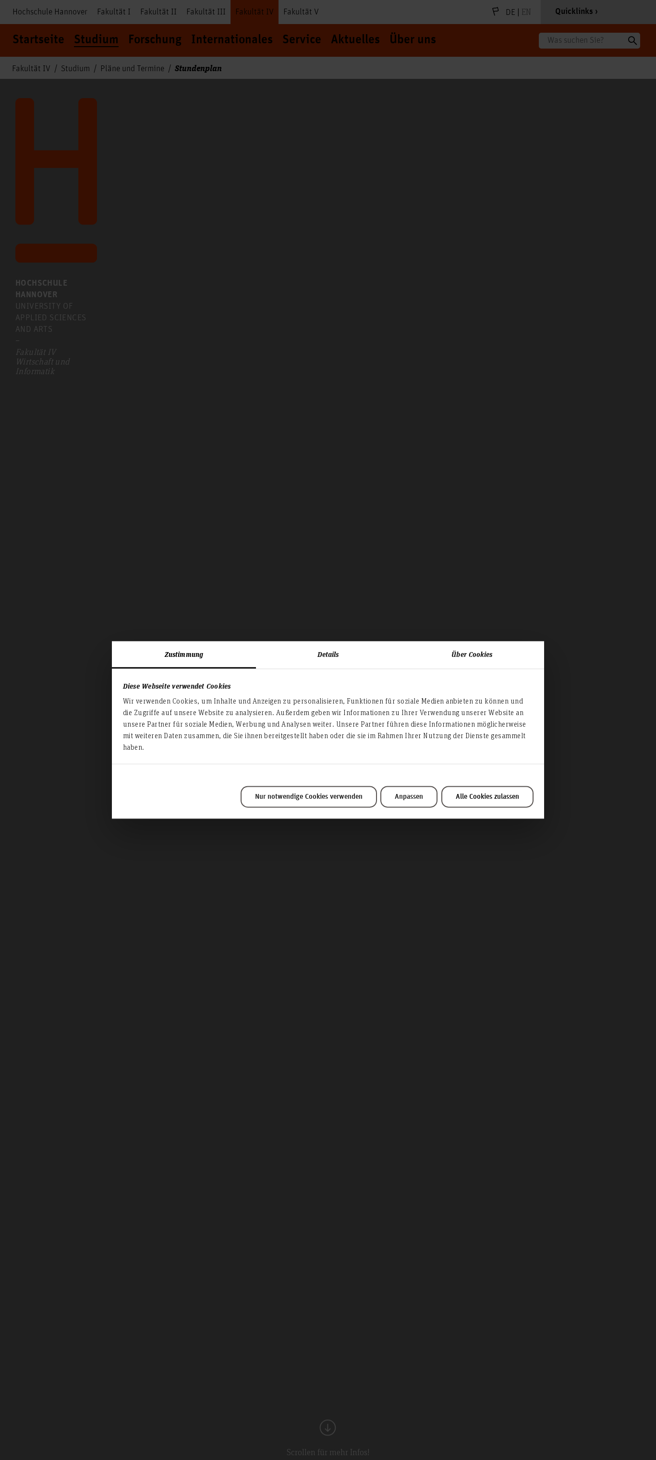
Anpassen (409, 797)
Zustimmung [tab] (184, 654)
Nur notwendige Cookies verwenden (309, 797)
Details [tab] (328, 654)
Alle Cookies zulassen (487, 797)
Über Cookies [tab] (471, 654)
